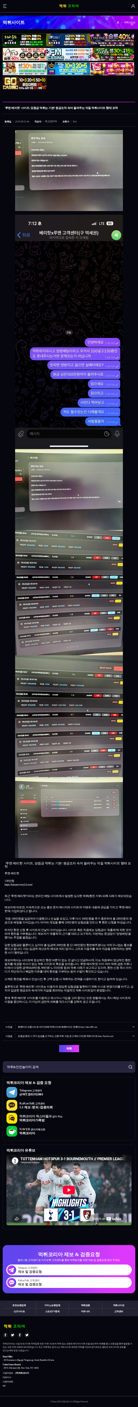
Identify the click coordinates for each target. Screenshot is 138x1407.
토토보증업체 (19, 1305)
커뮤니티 (85, 1311)
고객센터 (118, 1311)
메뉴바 (5, 6)
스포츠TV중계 (52, 1311)
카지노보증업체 (52, 1305)
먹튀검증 (85, 1305)
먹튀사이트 (119, 1305)
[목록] (131, 97)
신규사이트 (19, 1311)
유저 (133, 6)
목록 (69, 1048)
